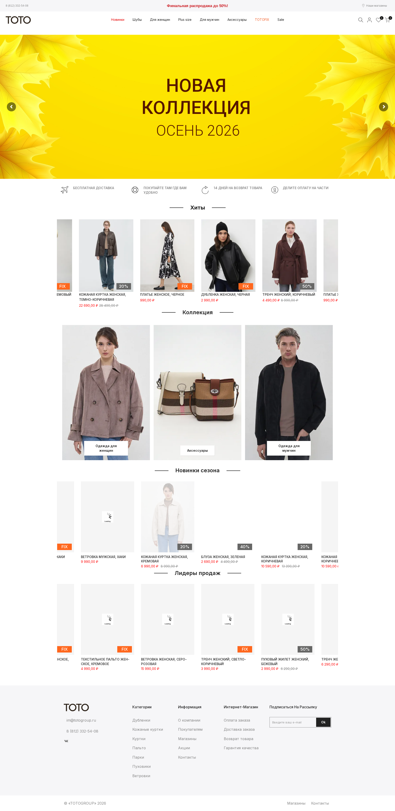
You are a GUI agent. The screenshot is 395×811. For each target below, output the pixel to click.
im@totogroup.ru (81, 720)
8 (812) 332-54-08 (17, 5)
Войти (369, 19)
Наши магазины (376, 5)
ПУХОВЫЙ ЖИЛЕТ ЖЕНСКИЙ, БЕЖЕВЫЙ (225, 661)
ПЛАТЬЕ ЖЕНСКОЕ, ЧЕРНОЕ (162, 294)
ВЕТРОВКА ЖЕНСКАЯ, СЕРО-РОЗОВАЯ (104, 661)
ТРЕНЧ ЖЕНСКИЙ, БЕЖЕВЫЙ (284, 659)
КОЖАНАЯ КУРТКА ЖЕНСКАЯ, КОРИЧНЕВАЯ (284, 559)
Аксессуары (197, 450)
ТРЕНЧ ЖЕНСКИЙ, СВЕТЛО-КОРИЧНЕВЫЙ (163, 661)
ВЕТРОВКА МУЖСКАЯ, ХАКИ (103, 557)
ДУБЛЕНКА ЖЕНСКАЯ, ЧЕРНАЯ (225, 294)
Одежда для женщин (106, 448)
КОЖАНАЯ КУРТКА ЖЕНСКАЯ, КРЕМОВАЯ (164, 559)
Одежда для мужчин (289, 448)
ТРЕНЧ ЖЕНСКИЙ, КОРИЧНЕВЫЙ (288, 294)
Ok (323, 722)
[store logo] (18, 20)
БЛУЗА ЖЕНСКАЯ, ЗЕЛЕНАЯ (223, 557)
